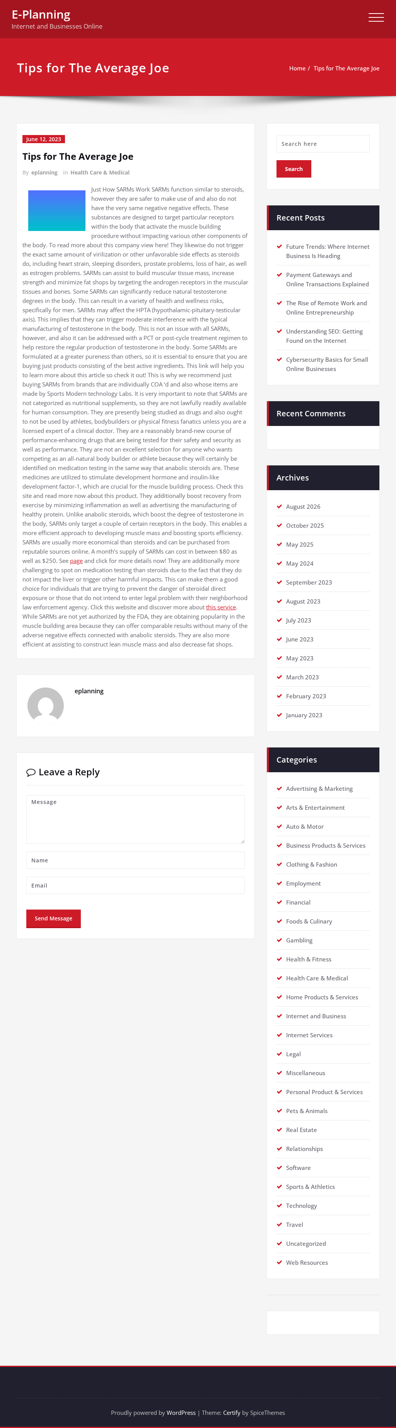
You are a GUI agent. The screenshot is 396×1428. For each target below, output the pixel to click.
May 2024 (300, 563)
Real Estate (301, 1130)
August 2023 (303, 601)
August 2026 (303, 506)
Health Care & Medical (100, 172)
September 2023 (309, 582)
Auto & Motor (305, 826)
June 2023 (300, 639)
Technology (301, 1205)
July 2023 (298, 620)
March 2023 (302, 677)
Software (298, 1167)
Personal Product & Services (324, 1092)
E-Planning (41, 14)
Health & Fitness (308, 959)
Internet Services (309, 1035)
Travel (294, 1224)
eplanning (44, 172)
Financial (298, 902)
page (76, 560)
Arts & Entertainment (315, 807)
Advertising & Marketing (319, 788)
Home (297, 68)
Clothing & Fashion (311, 864)
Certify (232, 1412)
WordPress (181, 1412)
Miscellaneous (305, 1073)
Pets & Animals (307, 1111)
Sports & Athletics (310, 1186)
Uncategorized (306, 1243)
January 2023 (304, 715)
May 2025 (300, 544)
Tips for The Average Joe (347, 68)
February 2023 (306, 696)
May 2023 (300, 658)
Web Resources (307, 1262)
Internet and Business (316, 1016)
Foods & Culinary (309, 921)
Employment (303, 883)
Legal (293, 1054)
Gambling (299, 940)
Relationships (304, 1149)
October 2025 (305, 525)
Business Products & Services (325, 845)
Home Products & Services (322, 997)
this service (221, 607)
